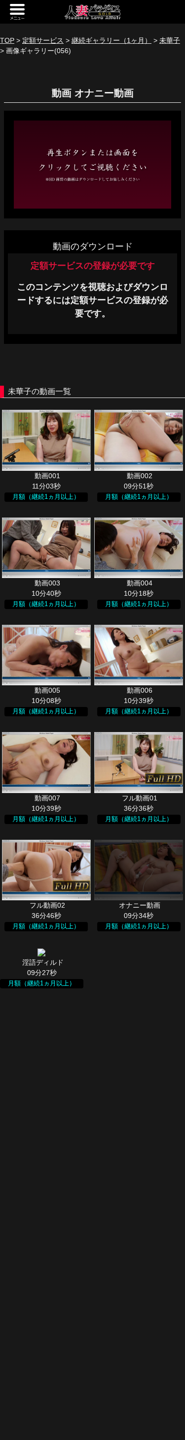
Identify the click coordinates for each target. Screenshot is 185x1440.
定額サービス (43, 40)
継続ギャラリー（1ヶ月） (111, 40)
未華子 (169, 40)
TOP (7, 40)
